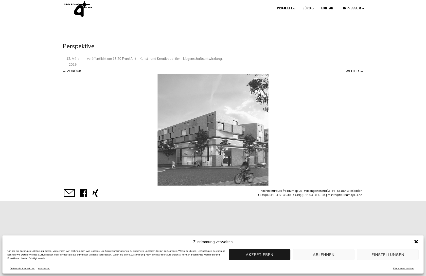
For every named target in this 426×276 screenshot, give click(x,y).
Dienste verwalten (403, 268)
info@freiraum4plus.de (346, 195)
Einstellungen (388, 254)
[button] (416, 241)
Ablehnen (324, 254)
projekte (285, 8)
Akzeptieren (259, 254)
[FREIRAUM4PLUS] (78, 17)
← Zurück (72, 71)
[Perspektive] (213, 130)
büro (306, 8)
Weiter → (354, 71)
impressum (44, 268)
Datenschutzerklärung (22, 268)
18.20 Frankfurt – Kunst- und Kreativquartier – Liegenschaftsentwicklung (167, 59)
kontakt (328, 8)
